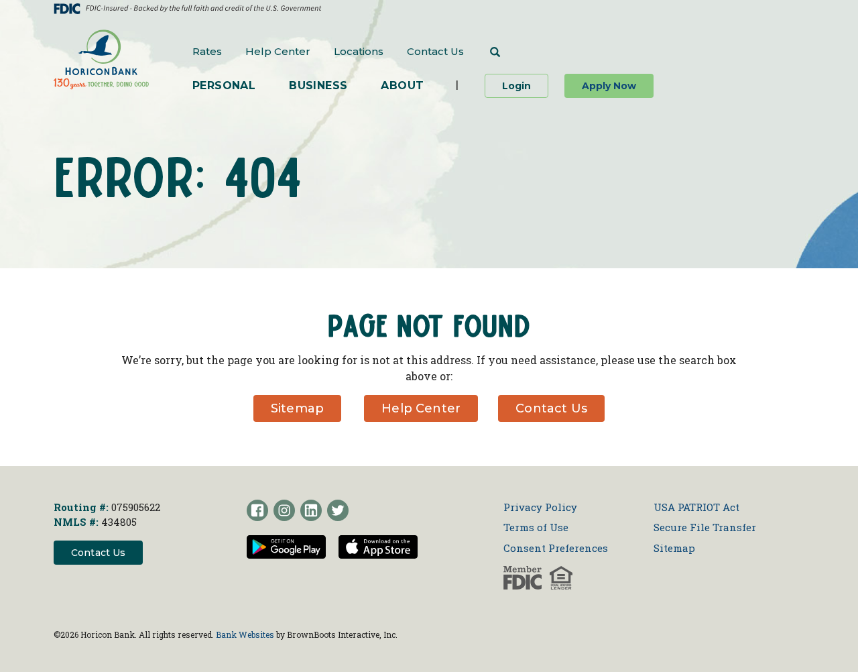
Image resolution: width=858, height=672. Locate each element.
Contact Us (435, 51)
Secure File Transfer (705, 527)
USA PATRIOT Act (696, 507)
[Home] (101, 60)
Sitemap (297, 408)
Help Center (277, 51)
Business (318, 85)
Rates (207, 51)
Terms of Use (535, 527)
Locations (358, 51)
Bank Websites (245, 634)
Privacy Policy (540, 507)
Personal (223, 85)
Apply (609, 86)
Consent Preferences (555, 548)
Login (525, 85)
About (402, 85)
